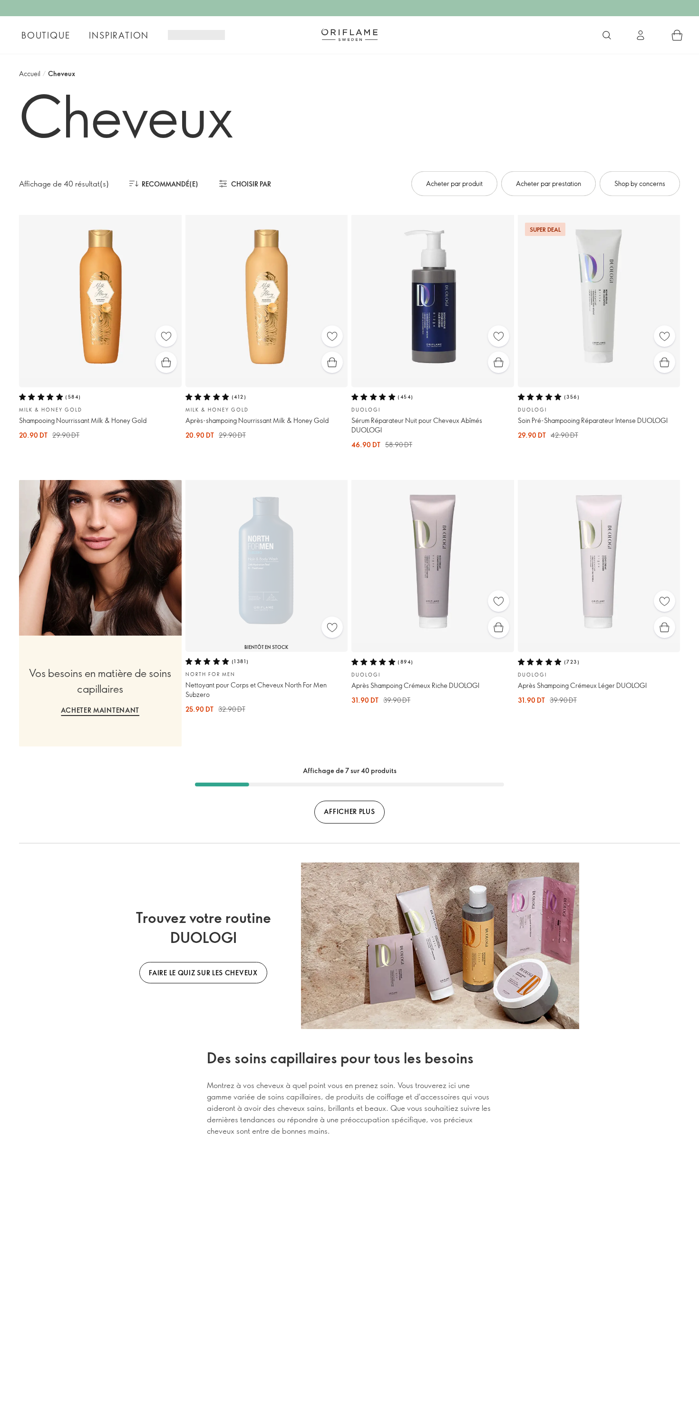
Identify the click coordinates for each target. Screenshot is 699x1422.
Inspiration (119, 35)
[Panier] (677, 35)
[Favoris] (166, 336)
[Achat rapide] (166, 362)
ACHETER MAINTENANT (100, 710)
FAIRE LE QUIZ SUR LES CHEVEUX (203, 972)
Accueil (29, 73)
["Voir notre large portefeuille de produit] (607, 35)
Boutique (45, 35)
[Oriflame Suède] (349, 34)
